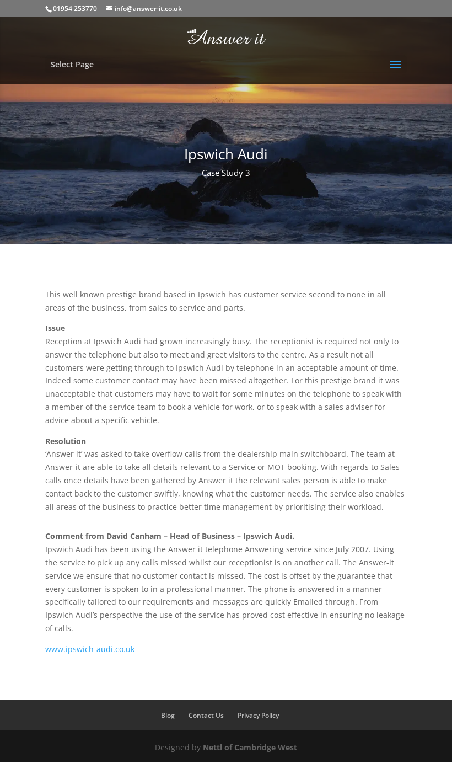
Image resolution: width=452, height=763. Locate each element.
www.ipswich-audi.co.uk (89, 649)
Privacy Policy (258, 715)
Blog (168, 715)
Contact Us (206, 715)
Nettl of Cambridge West (250, 747)
